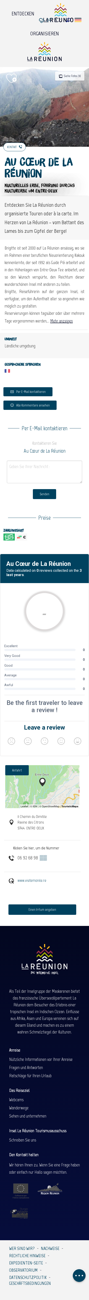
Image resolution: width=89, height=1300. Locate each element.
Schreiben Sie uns (22, 1140)
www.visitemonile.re (32, 880)
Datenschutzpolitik (28, 1277)
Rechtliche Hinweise (27, 1255)
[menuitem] (23, 12)
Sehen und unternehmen (27, 1116)
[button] (68, 20)
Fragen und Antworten (26, 1067)
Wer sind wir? (22, 1248)
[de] (78, 19)
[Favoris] (58, 20)
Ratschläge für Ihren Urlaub (30, 1075)
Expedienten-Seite (26, 1263)
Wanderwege (19, 1107)
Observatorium (23, 1270)
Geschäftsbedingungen (30, 1283)
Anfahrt (17, 770)
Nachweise (50, 1248)
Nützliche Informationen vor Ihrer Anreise (41, 1059)
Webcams (16, 1099)
